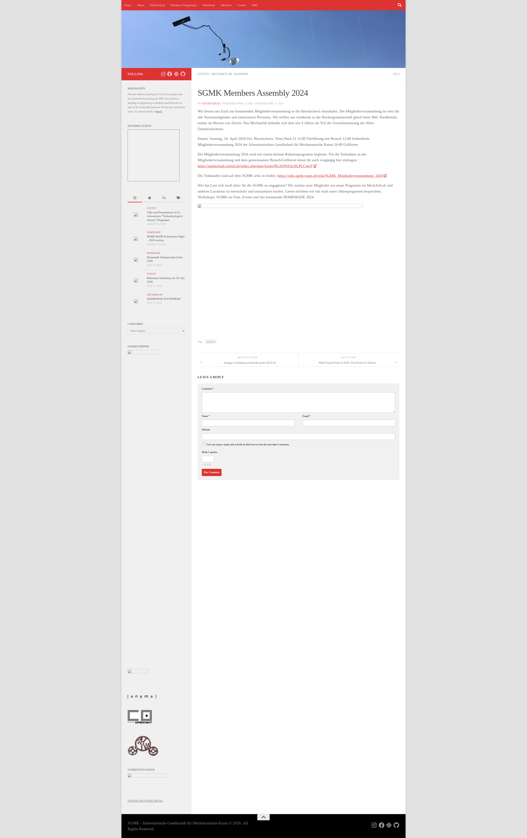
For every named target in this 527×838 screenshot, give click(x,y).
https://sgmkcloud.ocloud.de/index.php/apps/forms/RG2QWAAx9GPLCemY (255, 166)
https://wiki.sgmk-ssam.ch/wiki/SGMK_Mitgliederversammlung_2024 (330, 176)
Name (206, 416)
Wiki (255, 5)
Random (241, 74)
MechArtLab (157, 5)
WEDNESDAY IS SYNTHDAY (164, 298)
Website (206, 429)
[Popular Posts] (149, 198)
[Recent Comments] (163, 198)
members (210, 342)
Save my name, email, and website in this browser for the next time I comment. (248, 444)
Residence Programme (184, 5)
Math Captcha (209, 452)
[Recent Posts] (135, 198)
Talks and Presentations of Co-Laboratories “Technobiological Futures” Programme (165, 216)
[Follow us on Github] (182, 73)
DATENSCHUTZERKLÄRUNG (145, 800)
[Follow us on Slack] (176, 73)
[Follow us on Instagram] (163, 73)
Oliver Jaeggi (211, 103)
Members (226, 5)
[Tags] (178, 198)
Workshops (208, 5)
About (140, 5)
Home (127, 5)
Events (203, 74)
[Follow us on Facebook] (169, 73)
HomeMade (154, 232)
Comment (208, 388)
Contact (241, 5)
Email (306, 416)
